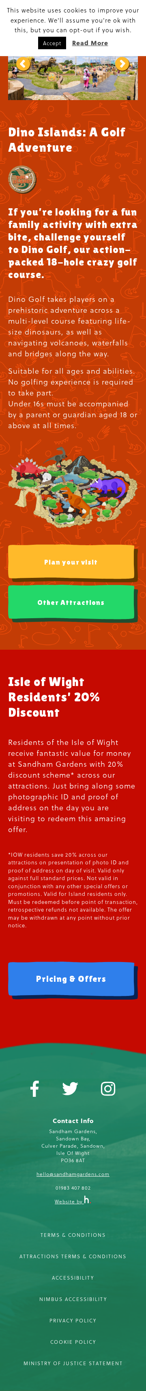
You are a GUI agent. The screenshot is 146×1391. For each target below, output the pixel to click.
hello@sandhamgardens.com (73, 1174)
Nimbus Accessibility (73, 1299)
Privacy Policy (73, 1320)
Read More (90, 42)
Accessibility (73, 1277)
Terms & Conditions (73, 1234)
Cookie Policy (73, 1341)
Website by (69, 1201)
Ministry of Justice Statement (73, 1363)
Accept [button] (52, 43)
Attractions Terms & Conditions (73, 1256)
